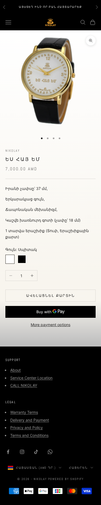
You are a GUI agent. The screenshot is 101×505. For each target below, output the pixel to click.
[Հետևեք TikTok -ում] (36, 451)
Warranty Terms (24, 412)
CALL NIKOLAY (23, 385)
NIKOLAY (12, 151)
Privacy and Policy (26, 427)
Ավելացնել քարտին (50, 295)
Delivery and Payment (29, 420)
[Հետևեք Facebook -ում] (8, 451)
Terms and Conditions (29, 435)
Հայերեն (78, 468)
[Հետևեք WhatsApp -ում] (50, 451)
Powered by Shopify (66, 479)
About (15, 370)
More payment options (50, 324)
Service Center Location (31, 378)
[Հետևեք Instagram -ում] (22, 451)
